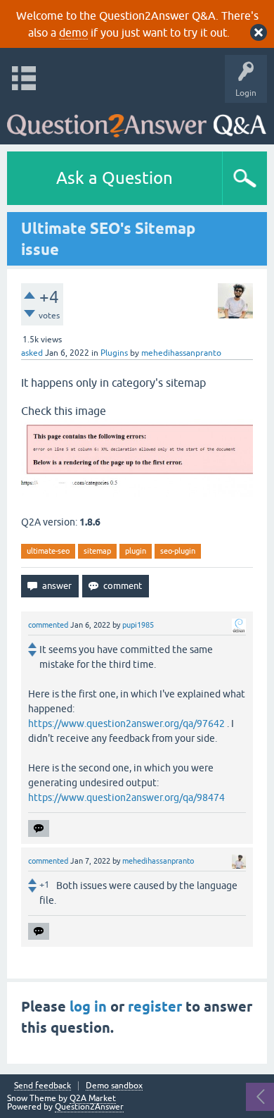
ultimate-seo (48, 551)
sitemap (97, 551)
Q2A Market (93, 1098)
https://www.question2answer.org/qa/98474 (126, 797)
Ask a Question (114, 177)
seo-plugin (177, 551)
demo (73, 32)
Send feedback (42, 1086)
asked (32, 353)
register (155, 1006)
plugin (135, 551)
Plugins (114, 353)
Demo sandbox (114, 1086)
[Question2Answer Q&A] (136, 120)
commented (48, 625)
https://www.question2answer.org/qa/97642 (126, 723)
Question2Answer (89, 1107)
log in (88, 1006)
